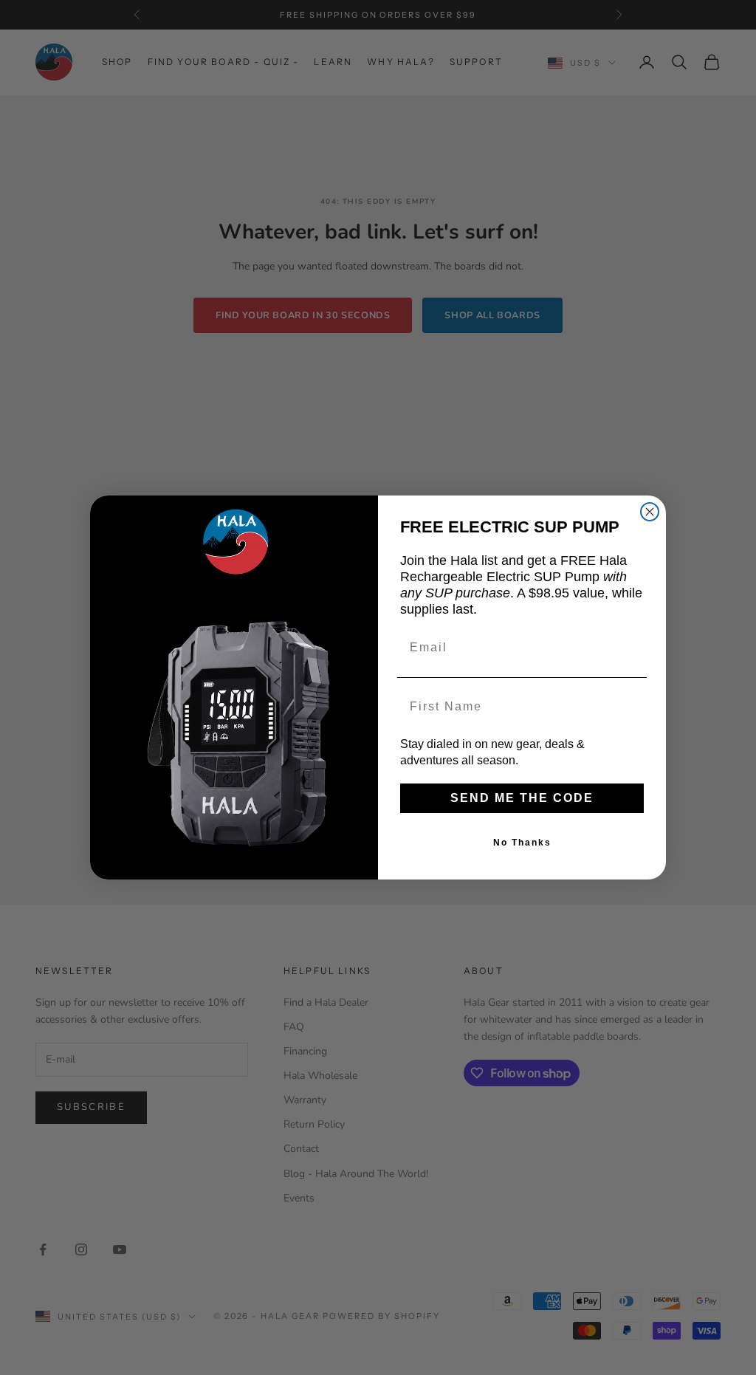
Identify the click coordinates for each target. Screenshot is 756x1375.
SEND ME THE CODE (522, 798)
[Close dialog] (650, 512)
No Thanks (522, 842)
